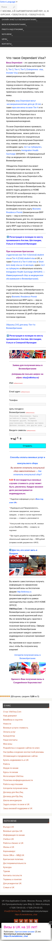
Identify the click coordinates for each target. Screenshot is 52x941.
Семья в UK (8, 887)
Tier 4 (16, 69)
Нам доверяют (10, 716)
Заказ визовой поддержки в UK (17, 808)
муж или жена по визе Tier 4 (25, 107)
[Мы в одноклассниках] (36, 921)
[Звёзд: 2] (3, 696)
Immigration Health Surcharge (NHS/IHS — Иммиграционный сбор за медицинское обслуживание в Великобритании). (25, 275)
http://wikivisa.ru (24, 592)
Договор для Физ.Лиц (13, 792)
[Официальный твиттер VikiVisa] (21, 921)
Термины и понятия (12, 879)
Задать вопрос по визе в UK (16, 804)
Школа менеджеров (12, 800)
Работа (6, 764)
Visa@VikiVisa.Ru (12, 911)
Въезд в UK (8, 827)
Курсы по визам (10, 772)
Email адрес (19, 392)
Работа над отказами (13, 784)
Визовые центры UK (12, 831)
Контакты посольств (12, 875)
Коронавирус (9, 851)
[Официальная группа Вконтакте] (16, 921)
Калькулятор (9, 736)
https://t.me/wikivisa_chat (26, 914)
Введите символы (22, 430)
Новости (7, 724)
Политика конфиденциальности (18, 780)
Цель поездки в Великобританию (21, 410)
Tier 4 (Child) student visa (23, 258)
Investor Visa (12, 73)
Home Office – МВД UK (13, 855)
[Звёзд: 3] (5, 696)
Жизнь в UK (8, 847)
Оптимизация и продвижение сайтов (20, 756)
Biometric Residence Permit (24, 297)
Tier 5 (22, 69)
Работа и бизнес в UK (13, 843)
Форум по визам (10, 768)
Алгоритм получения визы (15, 788)
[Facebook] (26, 921)
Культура (7, 867)
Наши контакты (10, 740)
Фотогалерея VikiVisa (13, 776)
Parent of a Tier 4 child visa (24, 262)
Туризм (6, 871)
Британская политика (13, 859)
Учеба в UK (8, 839)
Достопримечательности (14, 863)
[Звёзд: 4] (7, 696)
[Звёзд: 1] (1, 696)
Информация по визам (14, 835)
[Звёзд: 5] (9, 696)
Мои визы (7, 744)
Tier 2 (10, 69)
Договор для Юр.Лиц (13, 796)
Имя (15, 383)
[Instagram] (31, 921)
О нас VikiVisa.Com (12, 712)
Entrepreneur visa (35, 69)
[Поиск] (14, 7)
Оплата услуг (9, 732)
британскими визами (24, 932)
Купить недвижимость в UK (16, 760)
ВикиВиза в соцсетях (13, 720)
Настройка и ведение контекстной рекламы (23, 752)
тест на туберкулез (32, 147)
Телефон (13, 400)
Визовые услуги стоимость (15, 728)
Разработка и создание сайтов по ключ (21, 748)
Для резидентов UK (12, 883)
